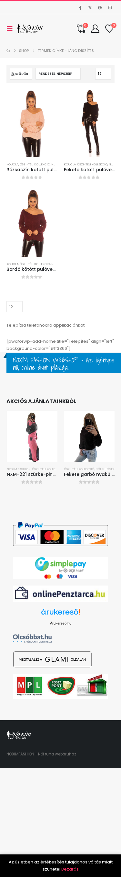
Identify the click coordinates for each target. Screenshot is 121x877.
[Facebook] (80, 7)
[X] (90, 7)
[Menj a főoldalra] (8, 50)
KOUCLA (12, 164)
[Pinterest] (100, 7)
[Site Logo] (30, 28)
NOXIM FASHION (19, 469)
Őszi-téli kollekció (35, 164)
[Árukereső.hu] (60, 614)
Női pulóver (105, 469)
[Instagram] (110, 7)
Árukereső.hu (60, 623)
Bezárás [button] (70, 869)
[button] (11, 28)
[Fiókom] (95, 29)
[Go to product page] (31, 123)
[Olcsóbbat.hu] (32, 638)
